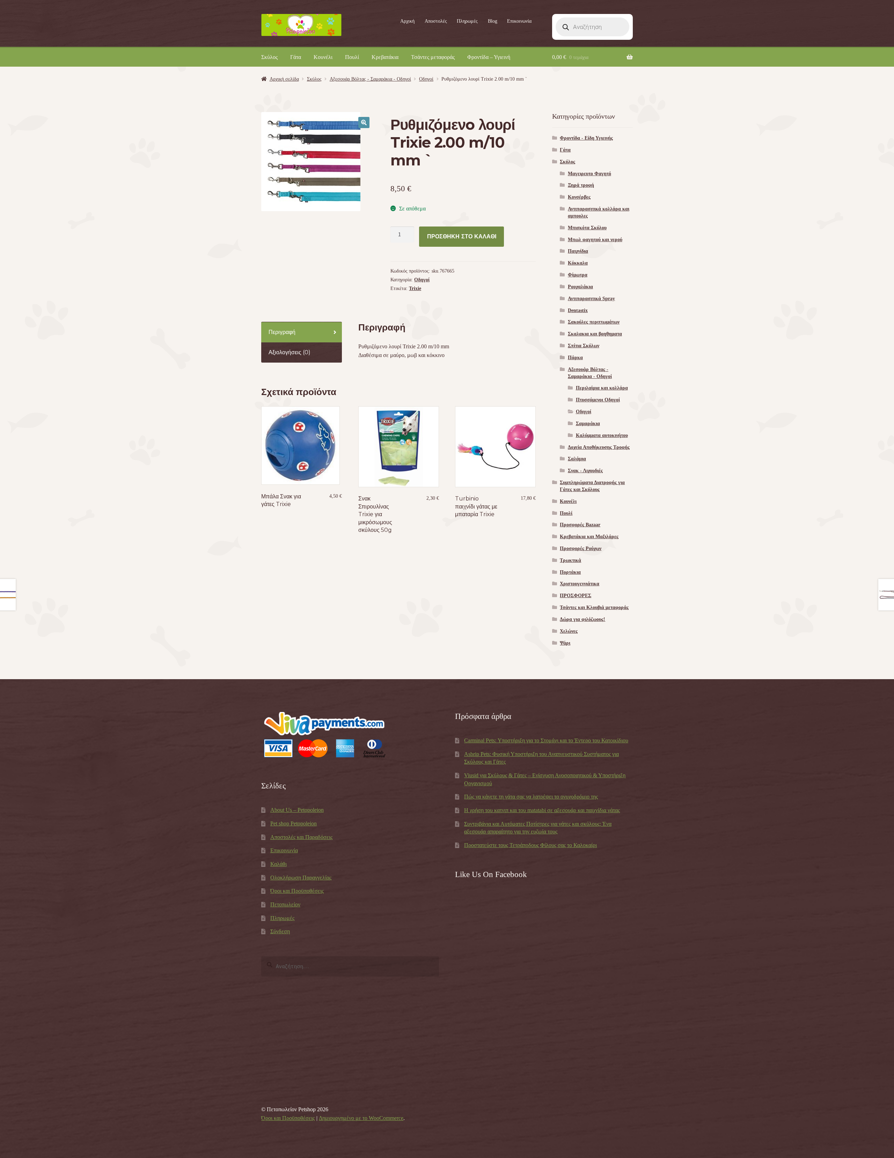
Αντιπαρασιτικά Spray (591, 298)
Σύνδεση (280, 931)
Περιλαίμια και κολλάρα (602, 388)
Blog (492, 21)
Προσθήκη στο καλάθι (461, 236)
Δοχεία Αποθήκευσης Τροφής (599, 447)
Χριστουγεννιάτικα (579, 583)
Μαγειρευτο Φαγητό (589, 173)
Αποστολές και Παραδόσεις (301, 837)
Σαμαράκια (588, 423)
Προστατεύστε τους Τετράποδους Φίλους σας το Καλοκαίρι (530, 845)
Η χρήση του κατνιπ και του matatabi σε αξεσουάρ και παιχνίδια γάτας (542, 810)
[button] (363, 122)
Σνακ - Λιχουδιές (585, 470)
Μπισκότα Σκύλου (587, 227)
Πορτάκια (570, 572)
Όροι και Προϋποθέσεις (297, 891)
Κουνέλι (323, 57)
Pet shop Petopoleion (293, 823)
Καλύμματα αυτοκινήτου (602, 435)
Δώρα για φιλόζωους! (582, 619)
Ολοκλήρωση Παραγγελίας (300, 878)
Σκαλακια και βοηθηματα (595, 333)
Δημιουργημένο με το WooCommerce (361, 1118)
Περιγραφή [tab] (282, 332)
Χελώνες (569, 631)
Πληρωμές (467, 21)
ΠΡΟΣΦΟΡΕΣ (575, 595)
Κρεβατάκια (385, 57)
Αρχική (407, 21)
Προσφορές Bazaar (580, 524)
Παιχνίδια (578, 251)
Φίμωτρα (577, 274)
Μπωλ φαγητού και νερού (595, 239)
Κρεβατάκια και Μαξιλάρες (589, 536)
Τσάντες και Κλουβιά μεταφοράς (594, 607)
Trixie (415, 288)
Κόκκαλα (578, 263)
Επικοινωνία (519, 21)
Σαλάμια (577, 458)
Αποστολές (436, 21)
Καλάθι (278, 864)
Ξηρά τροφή (581, 185)
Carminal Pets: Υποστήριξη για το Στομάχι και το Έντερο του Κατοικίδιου (546, 740)
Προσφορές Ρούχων (580, 548)
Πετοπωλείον (285, 904)
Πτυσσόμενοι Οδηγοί (598, 399)
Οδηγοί (426, 79)
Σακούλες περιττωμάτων (594, 322)
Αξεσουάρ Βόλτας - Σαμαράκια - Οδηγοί (370, 79)
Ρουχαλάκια (580, 286)
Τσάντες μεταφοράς (433, 57)
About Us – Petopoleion (297, 810)
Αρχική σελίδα (284, 79)
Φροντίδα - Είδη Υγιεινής (586, 138)
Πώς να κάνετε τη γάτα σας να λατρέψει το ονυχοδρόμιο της (531, 797)
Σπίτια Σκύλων (583, 345)
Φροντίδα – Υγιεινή (488, 57)
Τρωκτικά (570, 560)
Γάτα (295, 57)
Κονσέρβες (579, 197)
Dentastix (578, 310)
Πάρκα (575, 357)
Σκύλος (269, 57)
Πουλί (352, 57)
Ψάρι (565, 643)
